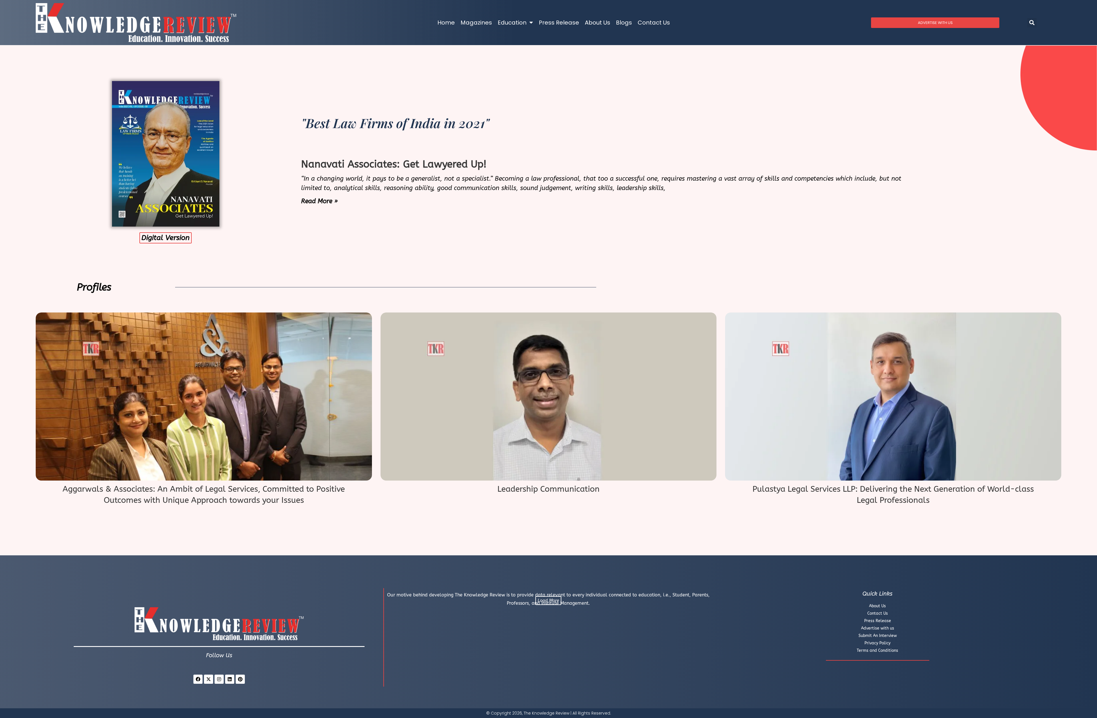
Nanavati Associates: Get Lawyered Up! (394, 164)
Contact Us (654, 23)
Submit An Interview (877, 635)
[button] (1032, 22)
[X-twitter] (208, 679)
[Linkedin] (229, 679)
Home (446, 23)
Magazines (476, 23)
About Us (597, 23)
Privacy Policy (877, 643)
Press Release (559, 23)
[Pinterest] (240, 679)
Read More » (319, 201)
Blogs (624, 23)
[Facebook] (198, 679)
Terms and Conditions (877, 650)
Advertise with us (877, 628)
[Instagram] (219, 679)
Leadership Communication (548, 489)
